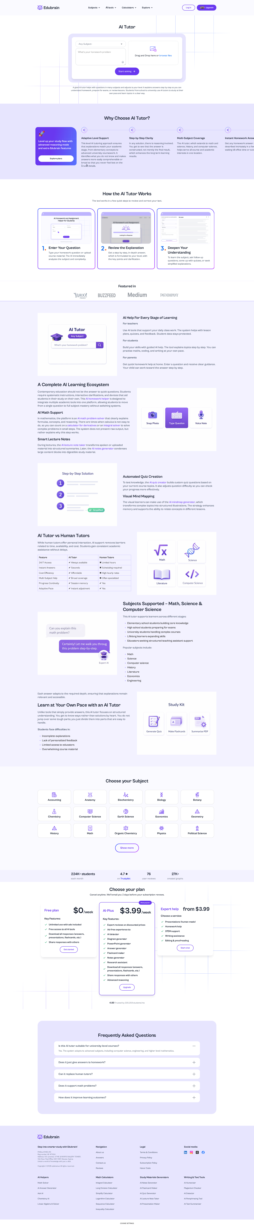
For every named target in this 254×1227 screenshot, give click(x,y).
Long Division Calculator (106, 1188)
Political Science (197, 833)
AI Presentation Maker (150, 1204)
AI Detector (189, 1193)
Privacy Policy (146, 1157)
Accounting (54, 799)
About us (100, 1152)
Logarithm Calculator (105, 1199)
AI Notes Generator (148, 1183)
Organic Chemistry (126, 833)
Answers (100, 1157)
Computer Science (90, 816)
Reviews (99, 1168)
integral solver (112, 425)
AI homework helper (97, 398)
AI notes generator (103, 448)
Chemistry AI (43, 1199)
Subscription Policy (148, 1163)
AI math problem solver (91, 418)
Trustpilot (125, 878)
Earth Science (126, 816)
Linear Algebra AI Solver (48, 1204)
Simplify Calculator (104, 1193)
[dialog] (127, 1223)
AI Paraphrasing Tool (193, 1199)
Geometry (197, 816)
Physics (161, 833)
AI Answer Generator (47, 1188)
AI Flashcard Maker (148, 1188)
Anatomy (90, 799)
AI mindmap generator (182, 502)
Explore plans (56, 158)
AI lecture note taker (73, 445)
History (54, 833)
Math (90, 833)
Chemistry (54, 816)
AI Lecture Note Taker (149, 1199)
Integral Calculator (104, 1183)
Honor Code (145, 1168)
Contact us (101, 1163)
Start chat (185, 948)
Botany (197, 799)
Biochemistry (126, 799)
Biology (161, 799)
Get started (69, 949)
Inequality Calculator (105, 1209)
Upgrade (127, 987)
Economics (161, 816)
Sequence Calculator (105, 1204)
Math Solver (43, 1183)
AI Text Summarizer (192, 1204)
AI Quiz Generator (148, 1193)
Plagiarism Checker (192, 1188)
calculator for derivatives (81, 425)
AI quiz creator (158, 482)
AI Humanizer (190, 1183)
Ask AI (40, 1193)
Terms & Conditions (149, 1152)
